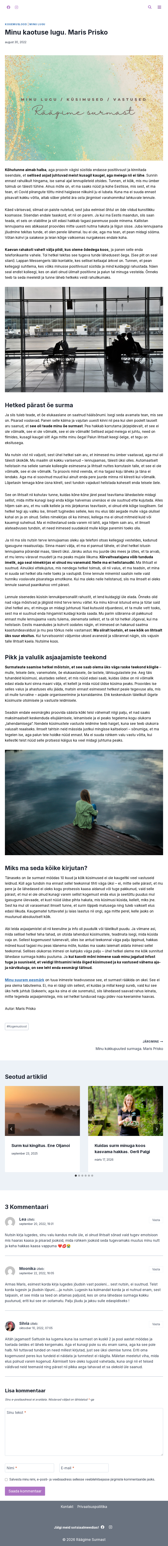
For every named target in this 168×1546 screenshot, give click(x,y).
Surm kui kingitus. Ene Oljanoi (40, 1145)
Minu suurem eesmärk (24, 980)
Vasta (156, 1220)
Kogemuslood (16, 24)
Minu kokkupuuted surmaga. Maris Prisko (129, 1045)
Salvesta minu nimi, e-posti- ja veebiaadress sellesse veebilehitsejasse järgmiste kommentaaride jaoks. (82, 1479)
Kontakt (67, 1507)
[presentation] (42, 1111)
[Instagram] (16, 7)
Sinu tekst (16, 1413)
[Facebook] (8, 7)
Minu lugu (37, 24)
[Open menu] (159, 7)
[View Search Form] (149, 7)
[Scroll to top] (157, 1533)
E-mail (67, 1468)
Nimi (12, 1468)
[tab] (76, 1176)
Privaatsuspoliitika (92, 1507)
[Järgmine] (156, 1129)
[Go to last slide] (11, 1129)
